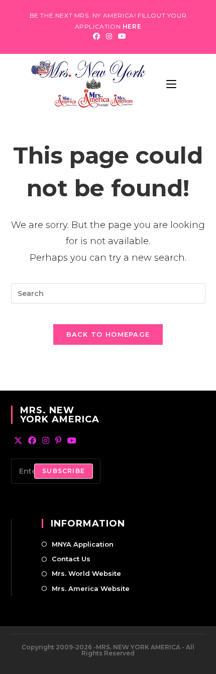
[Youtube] (120, 36)
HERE (132, 26)
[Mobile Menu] (171, 84)
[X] (18, 441)
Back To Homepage (108, 334)
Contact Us (71, 559)
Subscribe (63, 471)
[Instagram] (109, 36)
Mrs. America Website (91, 588)
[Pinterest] (58, 441)
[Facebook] (96, 36)
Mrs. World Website (86, 573)
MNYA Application (83, 544)
